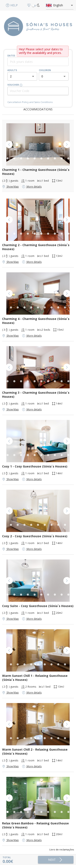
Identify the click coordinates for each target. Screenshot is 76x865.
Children (45, 70)
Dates (11, 55)
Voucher (13, 84)
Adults (12, 70)
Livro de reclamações (61, 849)
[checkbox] (34, 5)
